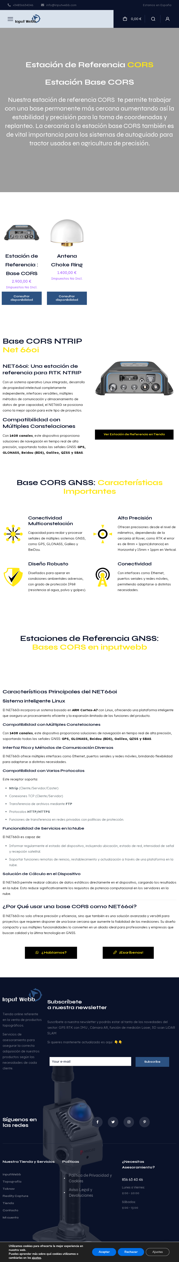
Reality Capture (15, 1196)
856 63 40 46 (132, 1179)
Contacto (10, 1210)
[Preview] (34, 239)
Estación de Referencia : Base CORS (21, 264)
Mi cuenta (11, 1217)
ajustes (36, 1258)
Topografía (12, 1181)
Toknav (9, 1189)
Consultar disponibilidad (21, 298)
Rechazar (131, 1252)
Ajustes (157, 1252)
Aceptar (104, 1252)
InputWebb (12, 1174)
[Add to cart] (34, 220)
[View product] (34, 229)
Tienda (8, 1203)
